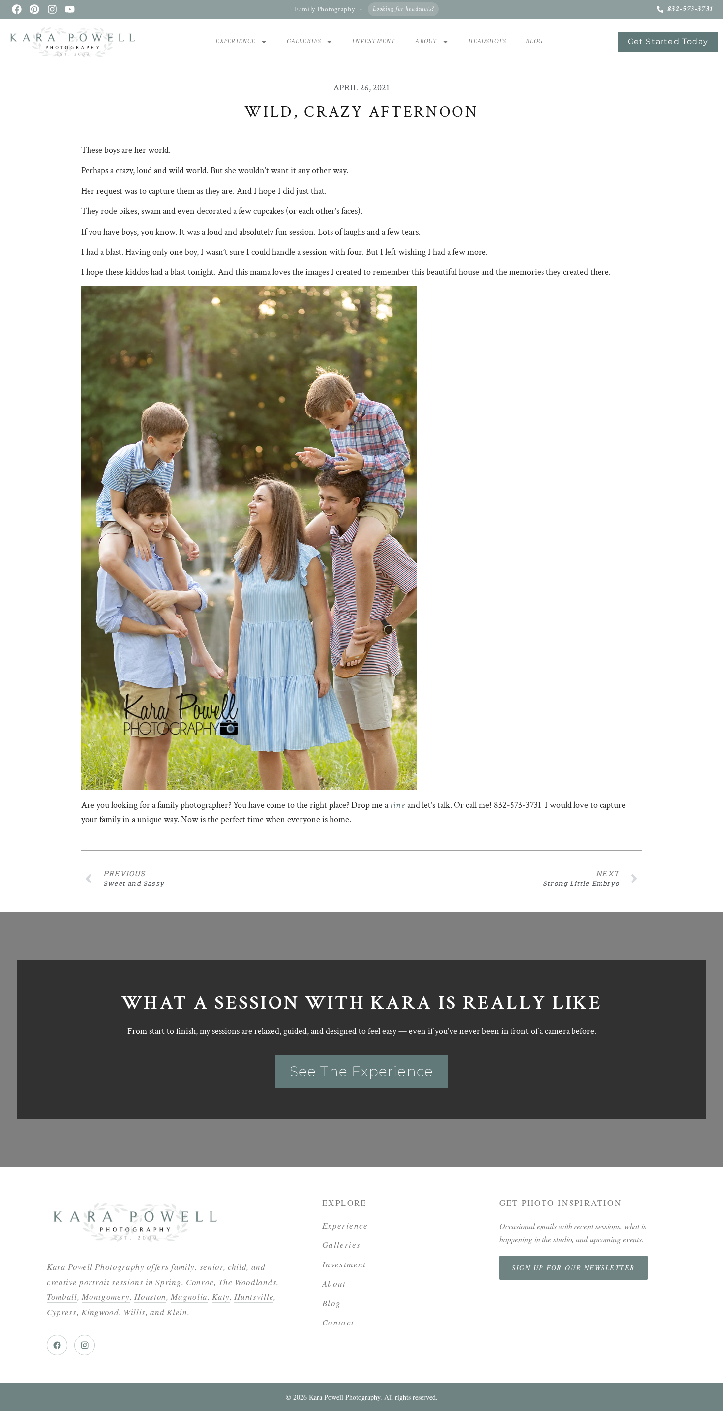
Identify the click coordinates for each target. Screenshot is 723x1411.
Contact (338, 1322)
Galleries (304, 41)
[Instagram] (52, 9)
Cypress (62, 1312)
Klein (177, 1312)
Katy (221, 1296)
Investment (373, 41)
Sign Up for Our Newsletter (573, 1267)
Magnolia (189, 1296)
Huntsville (253, 1296)
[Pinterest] (34, 9)
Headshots (487, 41)
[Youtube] (70, 9)
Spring (168, 1282)
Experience (235, 41)
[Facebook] (17, 9)
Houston (150, 1296)
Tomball (62, 1296)
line (397, 805)
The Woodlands (247, 1282)
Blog (534, 41)
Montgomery (106, 1296)
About (426, 41)
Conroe (200, 1282)
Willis (134, 1312)
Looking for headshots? (403, 9)
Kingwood (100, 1312)
